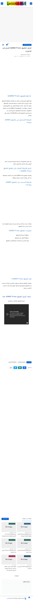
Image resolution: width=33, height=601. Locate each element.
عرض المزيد (5, 518)
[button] (24, 367)
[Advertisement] (16, 24)
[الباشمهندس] (16, 3)
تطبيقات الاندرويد (12, 362)
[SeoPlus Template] (25, 598)
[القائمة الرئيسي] (31, 3)
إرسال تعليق (26, 581)
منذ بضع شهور (27, 532)
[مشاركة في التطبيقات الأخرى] (11, 367)
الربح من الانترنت (27, 44)
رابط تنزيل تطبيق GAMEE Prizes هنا (16, 297)
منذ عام (28, 565)
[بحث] (2, 3)
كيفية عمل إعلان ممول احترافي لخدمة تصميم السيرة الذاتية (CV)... (10, 568)
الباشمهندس (10, 598)
